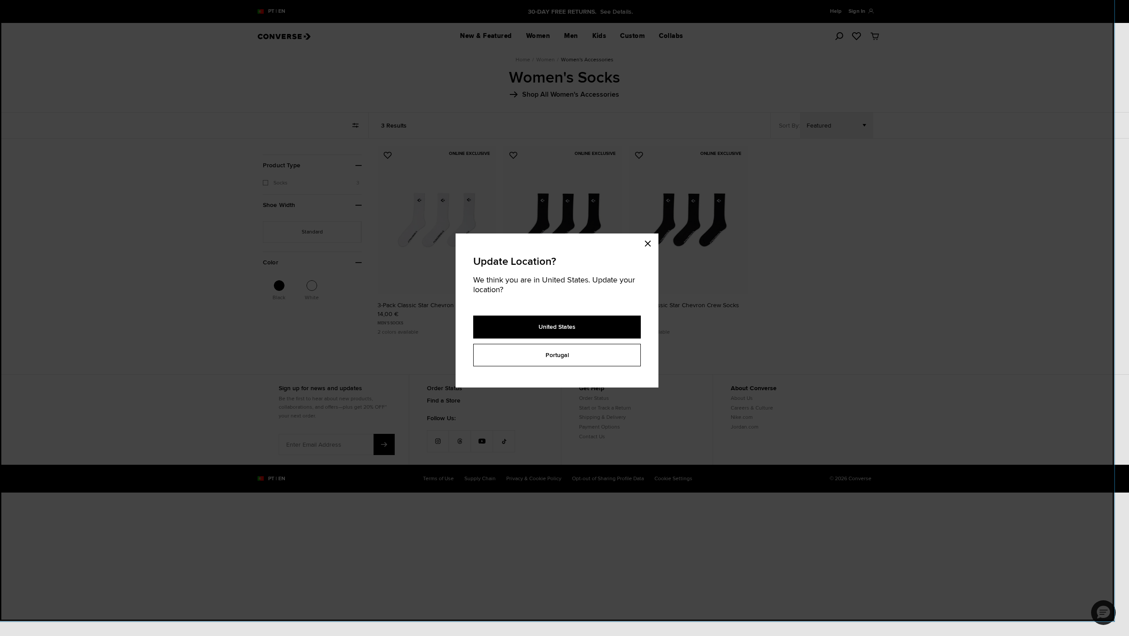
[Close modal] (650, 242)
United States (557, 326)
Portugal (557, 354)
